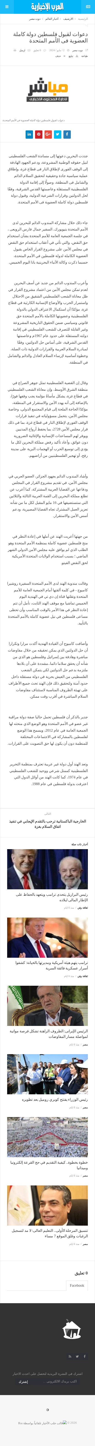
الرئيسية (83, 18)
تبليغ (71, 56)
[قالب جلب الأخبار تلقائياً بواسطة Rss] (42, 1422)
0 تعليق (37, 50)
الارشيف (68, 18)
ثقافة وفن (82, 907)
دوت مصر (34, 18)
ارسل (22, 50)
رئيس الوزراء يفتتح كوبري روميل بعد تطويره (55, 1099)
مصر (85, 1044)
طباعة (84, 56)
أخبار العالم (51, 18)
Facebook (77, 1285)
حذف (58, 56)
